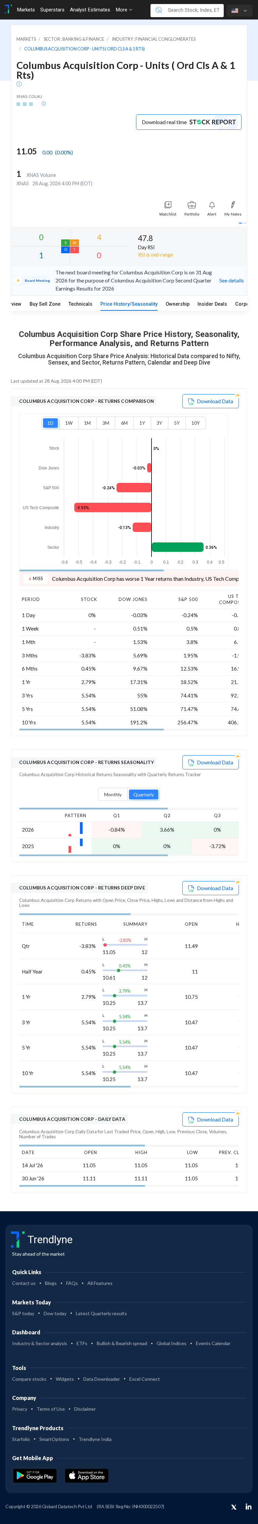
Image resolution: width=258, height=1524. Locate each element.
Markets (26, 10)
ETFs (82, 1343)
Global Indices (171, 1343)
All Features (100, 1283)
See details (231, 280)
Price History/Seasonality (129, 304)
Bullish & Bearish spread (122, 1343)
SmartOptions (54, 1439)
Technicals (80, 304)
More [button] (122, 10)
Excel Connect (144, 1379)
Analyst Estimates (90, 10)
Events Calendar (213, 1343)
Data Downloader (101, 1379)
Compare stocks (29, 1379)
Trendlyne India (95, 1439)
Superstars (52, 10)
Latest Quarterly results (101, 1313)
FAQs (72, 1283)
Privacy (19, 1409)
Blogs (51, 1283)
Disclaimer (85, 1409)
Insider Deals (212, 304)
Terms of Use (51, 1409)
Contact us (24, 1283)
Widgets (65, 1379)
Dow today (55, 1313)
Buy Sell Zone (45, 304)
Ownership (177, 304)
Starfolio (21, 1439)
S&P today (23, 1313)
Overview (11, 304)
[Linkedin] (249, 1506)
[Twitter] (233, 1507)
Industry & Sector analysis (39, 1343)
